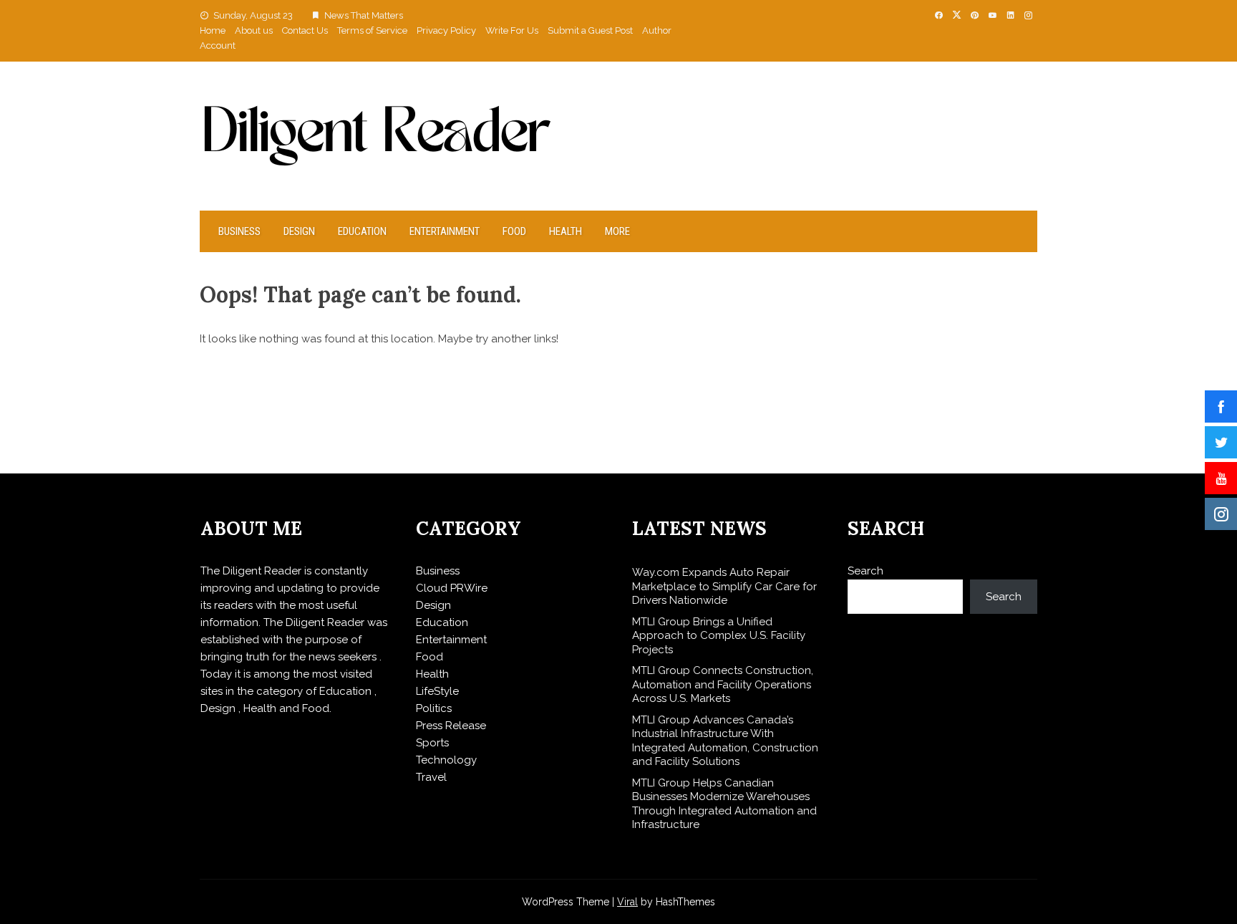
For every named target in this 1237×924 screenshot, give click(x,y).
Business (239, 231)
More (617, 231)
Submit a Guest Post (590, 30)
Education (362, 231)
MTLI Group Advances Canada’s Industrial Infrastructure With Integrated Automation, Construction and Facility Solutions (725, 741)
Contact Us (305, 30)
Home (212, 30)
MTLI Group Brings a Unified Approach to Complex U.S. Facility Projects (718, 635)
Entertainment (444, 231)
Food (514, 231)
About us (254, 30)
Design (299, 231)
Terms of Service (372, 30)
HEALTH (565, 231)
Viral (627, 902)
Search (865, 570)
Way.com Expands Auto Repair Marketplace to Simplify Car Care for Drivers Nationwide (724, 586)
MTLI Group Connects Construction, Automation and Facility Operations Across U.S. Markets (722, 684)
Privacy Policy (446, 30)
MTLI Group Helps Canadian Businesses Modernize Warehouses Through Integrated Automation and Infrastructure (724, 804)
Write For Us (511, 30)
